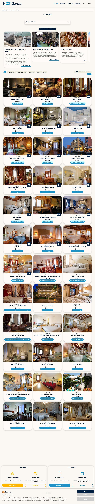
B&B (26, 72)
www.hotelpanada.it (48, 162)
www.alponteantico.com (18, 162)
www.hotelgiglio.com (48, 251)
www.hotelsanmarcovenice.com (78, 280)
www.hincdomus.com (48, 339)
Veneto (12, 10)
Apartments (39, 72)
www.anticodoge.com (78, 339)
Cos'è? (89, 74)
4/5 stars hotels (11, 72)
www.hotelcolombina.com (48, 369)
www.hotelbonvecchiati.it (18, 369)
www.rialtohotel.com (78, 369)
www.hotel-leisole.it (77, 192)
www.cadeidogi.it (78, 310)
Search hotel (5, 10)
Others (44, 72)
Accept (85, 491)
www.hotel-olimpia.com (18, 221)
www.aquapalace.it (18, 103)
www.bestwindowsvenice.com (78, 103)
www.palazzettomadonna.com (48, 428)
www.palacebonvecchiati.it (18, 428)
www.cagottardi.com (18, 133)
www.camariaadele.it (48, 310)
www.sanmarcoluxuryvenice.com (77, 428)
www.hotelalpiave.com (78, 133)
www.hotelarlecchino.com (78, 162)
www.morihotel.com (48, 133)
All (4, 72)
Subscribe (35, 485)
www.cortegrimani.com (77, 251)
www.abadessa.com (48, 221)
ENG (89, 3)
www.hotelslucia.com (78, 398)
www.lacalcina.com (18, 251)
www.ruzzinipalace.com (18, 280)
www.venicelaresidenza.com (48, 192)
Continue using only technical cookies (85, 498)
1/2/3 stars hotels (19, 72)
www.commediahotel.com (78, 221)
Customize (85, 494)
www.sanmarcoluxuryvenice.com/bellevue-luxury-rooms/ (18, 310)
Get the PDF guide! (47, 29)
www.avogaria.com (48, 103)
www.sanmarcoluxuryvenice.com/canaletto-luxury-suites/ (18, 339)
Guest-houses (31, 72)
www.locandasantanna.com (48, 398)
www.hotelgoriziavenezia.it (18, 192)
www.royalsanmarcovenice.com (18, 398)
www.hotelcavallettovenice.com (48, 280)
